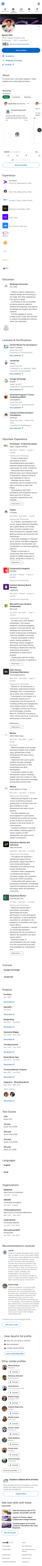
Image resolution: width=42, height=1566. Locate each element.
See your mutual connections (19, 44)
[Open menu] (39, 27)
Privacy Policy (6, 1549)
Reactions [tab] (27, 97)
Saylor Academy (16, 347)
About (23, 1542)
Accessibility (6, 1546)
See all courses (10, 1533)
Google (12, 382)
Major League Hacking (18, 447)
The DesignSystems (17, 675)
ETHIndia (13, 513)
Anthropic (13, 418)
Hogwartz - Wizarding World (16, 1082)
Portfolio (8, 994)
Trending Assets (11, 1044)
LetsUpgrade (15, 400)
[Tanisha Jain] (12, 1096)
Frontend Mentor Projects (15, 1070)
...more (25, 120)
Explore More (21, 1494)
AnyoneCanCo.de (16, 898)
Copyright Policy (27, 1555)
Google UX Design (18, 379)
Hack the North (16, 847)
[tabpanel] (21, 129)
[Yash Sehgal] (6, 1096)
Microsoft (13, 609)
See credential (15, 355)
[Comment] (17, 156)
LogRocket (14, 590)
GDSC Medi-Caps (16, 736)
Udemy (12, 363)
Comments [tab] (16, 97)
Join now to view (11, 1325)
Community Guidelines (9, 1562)
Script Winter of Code (18, 789)
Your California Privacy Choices (28, 1550)
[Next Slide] (39, 130)
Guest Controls (26, 1558)
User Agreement (27, 1546)
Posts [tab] (6, 97)
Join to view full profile (14, 1354)
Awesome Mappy (11, 1032)
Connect (15, 1372)
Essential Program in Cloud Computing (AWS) (22, 396)
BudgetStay (9, 1019)
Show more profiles (10, 1470)
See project (8, 1002)
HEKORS (13, 571)
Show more (16, 504)
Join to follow (21, 50)
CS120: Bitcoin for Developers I (23, 345)
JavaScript (14, 361)
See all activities (21, 165)
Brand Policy (6, 1558)
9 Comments (16, 152)
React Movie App (11, 1057)
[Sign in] (38, 4)
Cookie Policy (6, 1555)
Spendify (8, 1007)
